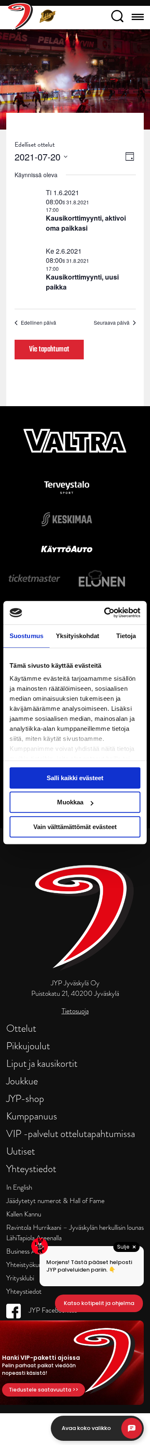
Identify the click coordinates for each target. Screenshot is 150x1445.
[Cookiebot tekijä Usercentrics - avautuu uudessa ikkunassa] (105, 612)
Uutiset (20, 1151)
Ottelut (21, 1028)
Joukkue (22, 1081)
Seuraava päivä (112, 322)
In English (19, 1187)
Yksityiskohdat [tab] (77, 635)
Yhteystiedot (31, 1168)
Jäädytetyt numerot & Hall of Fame (55, 1201)
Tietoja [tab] (126, 635)
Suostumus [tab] (26, 635)
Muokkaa (70, 802)
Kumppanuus (31, 1116)
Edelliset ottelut (35, 145)
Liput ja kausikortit (42, 1063)
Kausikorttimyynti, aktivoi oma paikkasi (86, 223)
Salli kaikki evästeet (75, 777)
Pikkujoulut (28, 1045)
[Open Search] (117, 17)
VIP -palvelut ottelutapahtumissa (70, 1133)
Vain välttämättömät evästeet (75, 826)
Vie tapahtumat (49, 349)
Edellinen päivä (38, 322)
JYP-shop (25, 1098)
